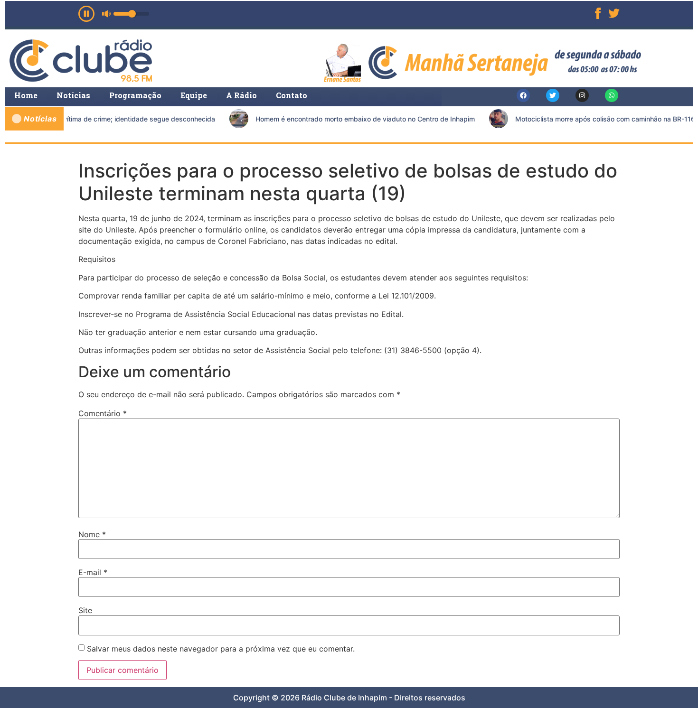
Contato (291, 95)
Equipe (193, 95)
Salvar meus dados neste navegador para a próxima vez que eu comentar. (221, 648)
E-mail (92, 572)
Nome (92, 534)
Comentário (102, 413)
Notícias (73, 95)
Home (26, 95)
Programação (135, 95)
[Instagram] (582, 95)
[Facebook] (523, 95)
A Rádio (241, 95)
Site (85, 610)
